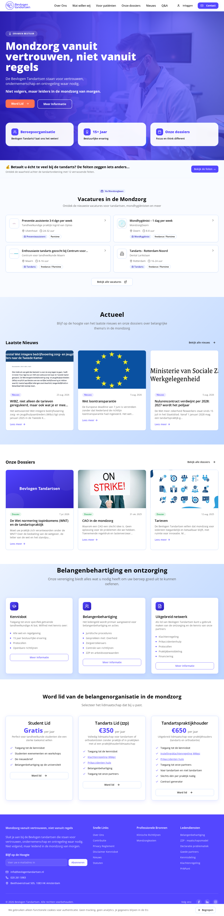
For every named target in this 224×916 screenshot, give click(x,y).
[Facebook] (199, 902)
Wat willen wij (81, 6)
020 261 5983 (18, 877)
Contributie (99, 840)
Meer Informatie (54, 104)
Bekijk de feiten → (205, 169)
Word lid (36, 775)
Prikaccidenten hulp (99, 762)
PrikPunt (185, 868)
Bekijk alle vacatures (109, 281)
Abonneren (78, 862)
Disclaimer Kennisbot (105, 851)
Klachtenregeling (190, 863)
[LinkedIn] (207, 902)
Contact (211, 5)
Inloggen (188, 5)
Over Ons (60, 6)
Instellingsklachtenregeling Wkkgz (180, 753)
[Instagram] (215, 902)
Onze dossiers (131, 6)
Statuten (98, 863)
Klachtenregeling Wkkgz (102, 757)
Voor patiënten (106, 6)
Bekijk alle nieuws (199, 342)
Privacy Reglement (103, 846)
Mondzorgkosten (146, 840)
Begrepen (207, 910)
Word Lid (17, 104)
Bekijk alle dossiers (198, 462)
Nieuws (151, 6)
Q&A (165, 6)
